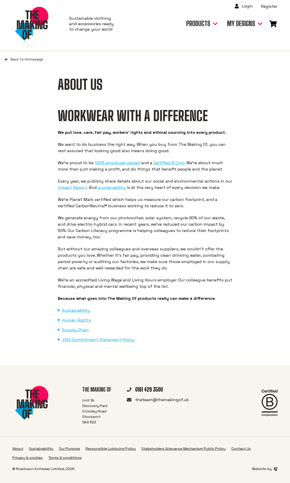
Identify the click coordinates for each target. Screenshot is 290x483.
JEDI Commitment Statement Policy (98, 339)
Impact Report (72, 187)
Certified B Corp (169, 162)
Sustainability (41, 448)
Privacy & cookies (27, 457)
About (17, 448)
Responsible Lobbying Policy (111, 448)
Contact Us (241, 448)
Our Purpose (69, 448)
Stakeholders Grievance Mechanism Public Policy (183, 448)
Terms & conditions (65, 457)
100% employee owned (117, 162)
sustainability (112, 187)
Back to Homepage (26, 59)
